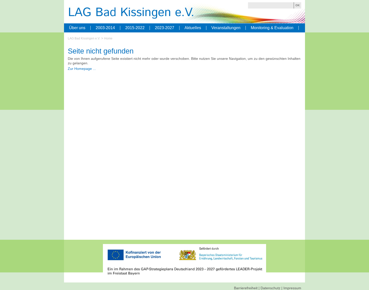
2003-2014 (105, 28)
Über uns (77, 28)
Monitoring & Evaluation (272, 28)
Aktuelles (192, 28)
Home (108, 38)
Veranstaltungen (225, 28)
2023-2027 (164, 28)
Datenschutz (270, 288)
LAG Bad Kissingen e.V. (84, 38)
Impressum (292, 288)
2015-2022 (135, 28)
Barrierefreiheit (246, 288)
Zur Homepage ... (82, 69)
